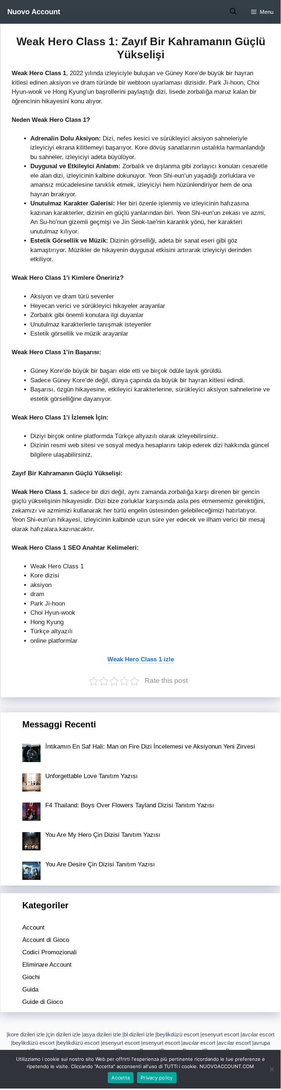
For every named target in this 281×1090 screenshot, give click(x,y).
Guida (30, 989)
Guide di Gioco (42, 1001)
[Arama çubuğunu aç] (233, 12)
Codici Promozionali (49, 952)
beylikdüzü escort (178, 1034)
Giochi (31, 977)
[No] (271, 1069)
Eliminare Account (47, 964)
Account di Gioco (45, 939)
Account (33, 927)
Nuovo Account (33, 12)
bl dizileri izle (139, 1034)
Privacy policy (157, 1078)
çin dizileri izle (64, 1034)
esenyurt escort (220, 1034)
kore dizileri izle (26, 1034)
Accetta (120, 1078)
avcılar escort (258, 1034)
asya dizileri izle (102, 1034)
